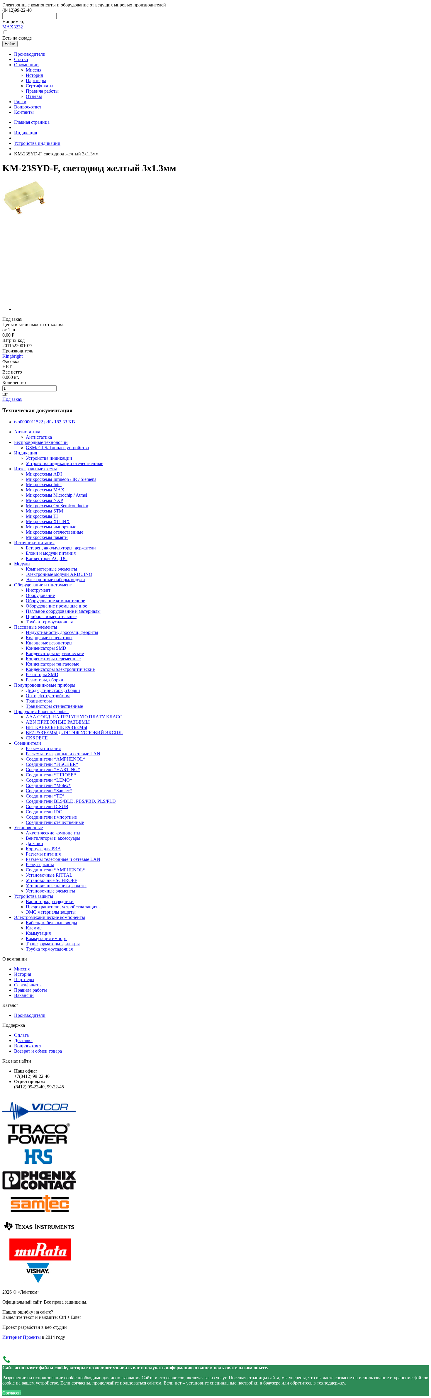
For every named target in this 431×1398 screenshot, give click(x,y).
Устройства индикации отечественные (64, 463)
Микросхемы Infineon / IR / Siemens (61, 479)
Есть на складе (17, 37)
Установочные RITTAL (49, 875)
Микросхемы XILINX (48, 521)
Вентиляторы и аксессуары (53, 838)
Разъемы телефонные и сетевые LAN (63, 753)
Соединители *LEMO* (49, 780)
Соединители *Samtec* (49, 790)
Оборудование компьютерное (55, 600)
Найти (10, 44)
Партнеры (24, 979)
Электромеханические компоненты (49, 917)
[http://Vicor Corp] (39, 1119)
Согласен (11, 1392)
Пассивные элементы (35, 627)
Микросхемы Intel (44, 484)
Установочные (28, 827)
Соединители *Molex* (48, 785)
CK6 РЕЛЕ (37, 737)
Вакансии (24, 995)
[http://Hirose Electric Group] (39, 1166)
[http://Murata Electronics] (39, 1258)
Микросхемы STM (44, 510)
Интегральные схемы (35, 468)
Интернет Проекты (21, 1337)
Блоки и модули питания (51, 553)
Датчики (34, 843)
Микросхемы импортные (51, 526)
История (22, 974)
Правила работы (30, 990)
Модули (22, 563)
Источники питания (34, 542)
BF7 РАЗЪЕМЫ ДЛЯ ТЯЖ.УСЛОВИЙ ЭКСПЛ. (74, 732)
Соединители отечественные (55, 822)
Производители (29, 1015)
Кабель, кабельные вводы (51, 922)
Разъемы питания (43, 748)
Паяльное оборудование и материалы (63, 611)
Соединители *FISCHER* (52, 764)
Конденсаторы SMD (46, 648)
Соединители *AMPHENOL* (55, 758)
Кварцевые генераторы (49, 637)
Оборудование (40, 595)
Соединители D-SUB (47, 806)
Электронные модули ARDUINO (59, 574)
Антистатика (27, 431)
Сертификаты (28, 984)
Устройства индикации (37, 143)
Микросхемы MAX (45, 489)
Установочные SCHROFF (51, 880)
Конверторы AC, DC (46, 558)
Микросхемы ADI (44, 473)
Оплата (21, 1035)
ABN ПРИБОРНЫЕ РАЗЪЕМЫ (58, 722)
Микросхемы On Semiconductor (57, 505)
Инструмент (38, 590)
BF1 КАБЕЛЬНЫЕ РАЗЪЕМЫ (56, 727)
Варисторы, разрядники (50, 901)
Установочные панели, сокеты (56, 885)
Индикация (25, 132)
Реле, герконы (40, 864)
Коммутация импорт (46, 938)
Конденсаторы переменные (53, 658)
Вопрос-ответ (27, 1045)
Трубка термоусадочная (49, 621)
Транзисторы (39, 700)
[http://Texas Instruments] (39, 1235)
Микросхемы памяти (47, 537)
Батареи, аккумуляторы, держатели (61, 547)
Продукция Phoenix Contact (41, 711)
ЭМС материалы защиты (51, 912)
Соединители (27, 743)
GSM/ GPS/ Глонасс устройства (57, 447)
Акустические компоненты (53, 832)
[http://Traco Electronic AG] (39, 1143)
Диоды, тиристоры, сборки (53, 690)
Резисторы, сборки (44, 679)
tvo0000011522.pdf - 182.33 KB (44, 421)
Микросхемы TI (42, 516)
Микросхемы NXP (44, 500)
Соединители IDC (44, 811)
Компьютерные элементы (51, 568)
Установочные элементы (50, 890)
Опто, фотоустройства (48, 695)
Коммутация (38, 933)
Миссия (22, 968)
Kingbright (12, 356)
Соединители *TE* (45, 795)
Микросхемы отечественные (54, 532)
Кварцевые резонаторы (49, 642)
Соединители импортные (51, 817)
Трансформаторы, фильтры (53, 943)
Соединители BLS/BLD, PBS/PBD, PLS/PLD (71, 801)
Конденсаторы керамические (55, 653)
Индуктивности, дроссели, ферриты (62, 632)
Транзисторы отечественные (54, 706)
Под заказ (12, 399)
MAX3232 (12, 26)
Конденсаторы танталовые (52, 663)
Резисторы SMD (42, 674)
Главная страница (32, 122)
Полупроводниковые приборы (44, 685)
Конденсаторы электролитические (60, 669)
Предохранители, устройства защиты (63, 906)
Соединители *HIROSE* (51, 774)
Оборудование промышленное (56, 605)
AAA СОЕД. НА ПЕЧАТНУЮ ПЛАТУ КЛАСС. (74, 716)
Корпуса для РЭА (43, 848)
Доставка (23, 1040)
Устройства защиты (33, 896)
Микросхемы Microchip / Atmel (56, 495)
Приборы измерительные (51, 616)
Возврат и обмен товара (38, 1050)
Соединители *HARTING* (53, 769)
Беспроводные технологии (41, 442)
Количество (14, 382)
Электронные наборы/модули (55, 579)
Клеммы (34, 927)
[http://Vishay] (39, 1282)
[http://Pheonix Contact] (39, 1189)
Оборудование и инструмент (43, 584)
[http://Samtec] (39, 1212)
